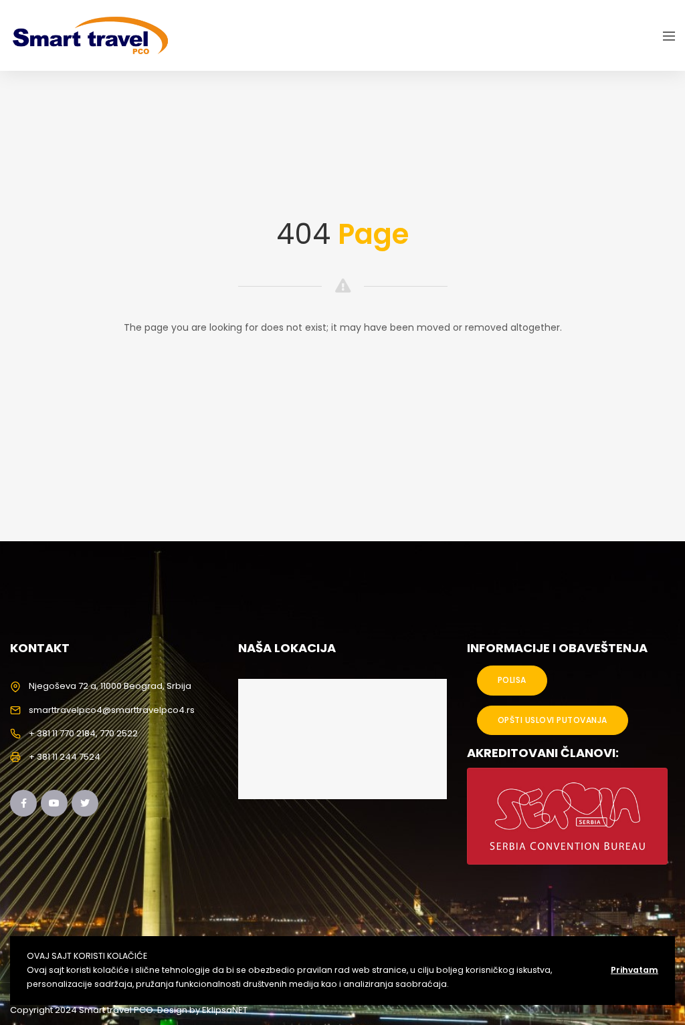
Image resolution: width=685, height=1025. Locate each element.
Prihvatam (634, 970)
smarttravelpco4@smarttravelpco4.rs (112, 710)
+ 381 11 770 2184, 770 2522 (83, 733)
